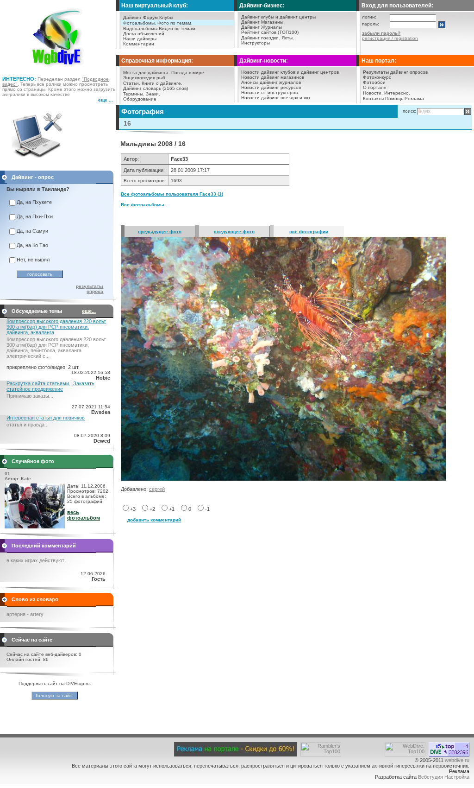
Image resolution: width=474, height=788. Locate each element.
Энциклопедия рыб (144, 77)
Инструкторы (255, 42)
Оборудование (139, 99)
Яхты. (287, 37)
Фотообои (374, 82)
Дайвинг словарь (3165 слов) (155, 88)
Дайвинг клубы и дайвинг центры (278, 16)
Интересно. (397, 92)
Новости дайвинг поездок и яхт (276, 97)
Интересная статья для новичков (45, 417)
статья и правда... (27, 424)
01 (7, 473)
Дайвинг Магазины (262, 22)
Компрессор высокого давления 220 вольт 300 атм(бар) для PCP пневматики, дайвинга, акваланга (56, 326)
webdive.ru (457, 760)
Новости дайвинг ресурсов (271, 87)
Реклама (414, 98)
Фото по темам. (175, 22)
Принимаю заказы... (29, 396)
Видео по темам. (178, 28)
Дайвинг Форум (140, 17)
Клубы (166, 17)
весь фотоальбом (83, 515)
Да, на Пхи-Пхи (35, 216)
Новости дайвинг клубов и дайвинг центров (290, 72)
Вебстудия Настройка (443, 777)
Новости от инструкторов (269, 92)
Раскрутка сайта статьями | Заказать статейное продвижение (50, 386)
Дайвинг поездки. (260, 37)
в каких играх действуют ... (38, 560)
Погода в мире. (188, 72)
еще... (89, 311)
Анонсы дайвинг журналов (271, 82)
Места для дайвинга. (146, 72)
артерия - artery (25, 614)
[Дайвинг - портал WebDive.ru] (58, 69)
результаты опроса (89, 289)
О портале (375, 87)
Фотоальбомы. (139, 22)
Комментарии (138, 43)
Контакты (373, 98)
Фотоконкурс (377, 77)
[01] (35, 526)
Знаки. (153, 93)
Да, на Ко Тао (32, 245)
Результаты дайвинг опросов (395, 72)
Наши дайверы (139, 38)
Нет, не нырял (33, 259)
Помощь (394, 98)
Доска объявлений (143, 33)
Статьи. (131, 83)
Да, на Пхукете (34, 202)
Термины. (133, 93)
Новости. (373, 92)
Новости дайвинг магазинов (272, 77)
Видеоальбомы (140, 28)
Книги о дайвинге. (162, 83)
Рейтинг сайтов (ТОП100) (270, 32)
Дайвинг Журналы (261, 27)
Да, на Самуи (32, 231)
